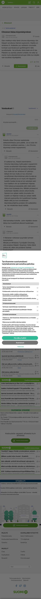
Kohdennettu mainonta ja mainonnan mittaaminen (18, 291)
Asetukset (20, 343)
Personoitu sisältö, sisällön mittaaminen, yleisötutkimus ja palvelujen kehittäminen (15, 295)
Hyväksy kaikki (20, 338)
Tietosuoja (20, 347)
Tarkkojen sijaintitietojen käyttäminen (14, 307)
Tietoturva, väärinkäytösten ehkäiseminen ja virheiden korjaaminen (19, 318)
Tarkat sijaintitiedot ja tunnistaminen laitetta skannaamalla (16, 287)
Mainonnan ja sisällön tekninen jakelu (14, 322)
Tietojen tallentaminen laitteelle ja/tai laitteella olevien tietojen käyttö (19, 299)
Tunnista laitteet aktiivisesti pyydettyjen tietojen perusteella (17, 310)
